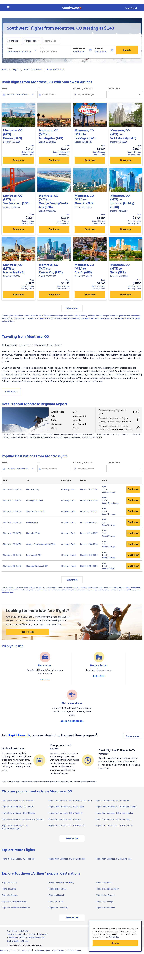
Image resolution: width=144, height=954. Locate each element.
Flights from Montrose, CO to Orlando (18, 813)
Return (99, 48)
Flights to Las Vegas (58, 889)
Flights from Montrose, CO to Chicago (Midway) (23, 819)
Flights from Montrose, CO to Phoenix (112, 800)
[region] (115, 936)
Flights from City (58, 950)
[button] (8, 7)
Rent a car (45, 679)
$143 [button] (109, 28)
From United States (32, 69)
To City (13, 950)
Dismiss (115, 943)
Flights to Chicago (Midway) (14, 901)
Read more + (11, 391)
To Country (4, 950)
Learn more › (104, 768)
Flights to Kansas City (58, 908)
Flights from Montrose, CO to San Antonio (114, 825)
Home (4, 69)
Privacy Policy (114, 937)
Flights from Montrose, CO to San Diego (113, 819)
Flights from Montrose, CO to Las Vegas (66, 807)
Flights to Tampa (56, 901)
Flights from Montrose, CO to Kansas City (67, 825)
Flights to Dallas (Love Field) (61, 882)
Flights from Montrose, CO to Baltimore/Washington (15, 827)
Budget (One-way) (83, 88)
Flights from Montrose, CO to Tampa (65, 819)
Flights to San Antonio (105, 908)
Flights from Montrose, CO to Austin (17, 807)
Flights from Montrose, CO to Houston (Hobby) (116, 807)
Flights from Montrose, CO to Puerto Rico (67, 859)
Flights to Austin (9, 889)
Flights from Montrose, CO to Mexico (18, 859)
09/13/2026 (100, 51)
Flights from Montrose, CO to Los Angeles (114, 813)
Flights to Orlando (10, 895)
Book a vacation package (72, 720)
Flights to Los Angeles (105, 895)
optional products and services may (126, 316)
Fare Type (114, 88)
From (10, 48)
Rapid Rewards (19, 735)
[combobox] (20, 51)
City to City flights (24, 950)
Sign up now (132, 736)
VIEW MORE (72, 838)
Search (127, 50)
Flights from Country (74, 950)
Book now (18, 160)
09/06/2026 (79, 51)
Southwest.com (86, 318)
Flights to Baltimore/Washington (16, 908)
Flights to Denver (9, 882)
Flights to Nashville (57, 895)
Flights (16, 69)
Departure (79, 48)
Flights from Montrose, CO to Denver (18, 800)
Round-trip (12, 41)
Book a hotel (99, 675)
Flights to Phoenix (103, 882)
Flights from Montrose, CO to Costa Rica (113, 859)
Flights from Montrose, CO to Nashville (66, 813)
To (41, 48)
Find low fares (27, 632)
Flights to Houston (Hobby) (107, 889)
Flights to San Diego (104, 901)
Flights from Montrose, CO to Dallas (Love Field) (70, 800)
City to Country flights (42, 950)
